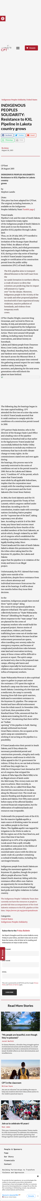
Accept (20, 1196)
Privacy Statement (24, 1199)
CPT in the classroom (11, 1083)
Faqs (6, 1153)
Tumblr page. (28, 209)
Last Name (6, 960)
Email (4, 972)
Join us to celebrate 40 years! (15, 1123)
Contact (7, 1164)
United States (31, 100)
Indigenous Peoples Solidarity (14, 100)
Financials (9, 1160)
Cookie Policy (14, 1199)
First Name (6, 949)
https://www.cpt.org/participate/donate (22, 910)
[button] (38, 1176)
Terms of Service (14, 985)
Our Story (9, 1156)
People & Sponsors (13, 1149)
